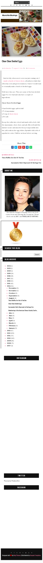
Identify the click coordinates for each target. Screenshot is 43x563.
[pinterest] (32, 5)
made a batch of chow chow (13, 81)
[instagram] (20, 5)
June (11, 316)
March (11, 323)
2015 (9, 283)
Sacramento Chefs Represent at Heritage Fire (21, 307)
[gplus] (17, 5)
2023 (9, 268)
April (11, 321)
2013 (9, 331)
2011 (9, 336)
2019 (9, 273)
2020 (9, 271)
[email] (26, 5)
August (12, 298)
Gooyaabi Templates (35, 555)
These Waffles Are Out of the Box (17, 300)
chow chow (13, 114)
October (12, 293)
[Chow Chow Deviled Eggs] (21, 41)
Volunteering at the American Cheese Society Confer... (23, 310)
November (13, 291)
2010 (9, 338)
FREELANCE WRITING (30, 216)
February (12, 326)
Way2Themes (17, 555)
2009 (9, 341)
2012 (9, 333)
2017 (9, 278)
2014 (9, 286)
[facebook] (14, 5)
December (13, 288)
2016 (9, 281)
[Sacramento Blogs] (16, 233)
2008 (9, 343)
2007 (9, 346)
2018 (9, 276)
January (12, 328)
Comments (31, 68)
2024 (9, 266)
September (13, 296)
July (10, 313)
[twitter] (11, 5)
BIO (17, 216)
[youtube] (29, 5)
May (10, 318)
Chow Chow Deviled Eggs (15, 303)
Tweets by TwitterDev (12, 481)
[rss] (23, 5)
